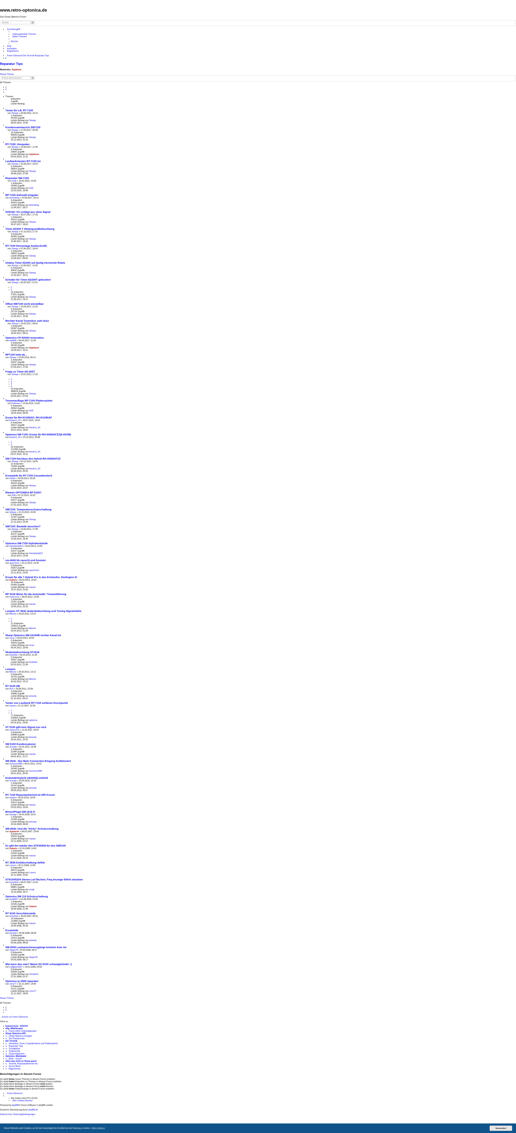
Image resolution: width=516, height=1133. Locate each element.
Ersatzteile (11, 930)
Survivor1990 (15, 764)
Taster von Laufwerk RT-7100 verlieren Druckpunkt (36, 703)
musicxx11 (14, 597)
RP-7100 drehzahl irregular (21, 195)
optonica (33, 720)
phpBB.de (33, 1110)
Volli (31, 188)
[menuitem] (23, 34)
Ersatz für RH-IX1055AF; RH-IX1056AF (28, 417)
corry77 (13, 984)
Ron (11, 689)
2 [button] (6, 89)
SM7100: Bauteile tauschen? (23, 526)
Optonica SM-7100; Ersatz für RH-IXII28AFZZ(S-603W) (38, 434)
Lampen (10, 669)
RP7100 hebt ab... (16, 354)
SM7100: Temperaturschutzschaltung (28, 509)
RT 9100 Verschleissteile (20, 913)
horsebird (13, 882)
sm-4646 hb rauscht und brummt (25, 560)
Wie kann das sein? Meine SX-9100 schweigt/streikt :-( (38, 964)
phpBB (15, 1105)
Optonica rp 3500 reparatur (21, 981)
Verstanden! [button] (500, 1128)
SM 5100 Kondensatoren (20, 744)
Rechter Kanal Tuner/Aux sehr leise (27, 320)
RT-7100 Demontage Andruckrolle (26, 245)
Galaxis (13, 580)
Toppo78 (13, 950)
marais (32, 587)
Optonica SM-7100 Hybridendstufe (26, 543)
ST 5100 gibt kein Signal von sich (25, 727)
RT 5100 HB (12, 686)
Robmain (16, 403)
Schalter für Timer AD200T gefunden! (28, 279)
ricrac (12, 638)
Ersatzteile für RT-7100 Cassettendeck (28, 475)
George (13, 814)
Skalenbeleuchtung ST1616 (22, 652)
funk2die (13, 655)
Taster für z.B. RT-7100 (19, 110)
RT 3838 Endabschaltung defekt (25, 862)
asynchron (14, 563)
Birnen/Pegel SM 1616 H (20, 811)
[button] (6, 92)
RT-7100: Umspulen (17, 144)
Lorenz (12, 865)
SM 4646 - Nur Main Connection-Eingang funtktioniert (38, 761)
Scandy (13, 747)
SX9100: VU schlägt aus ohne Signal (27, 212)
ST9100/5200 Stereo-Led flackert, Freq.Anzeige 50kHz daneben (44, 879)
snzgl (31, 889)
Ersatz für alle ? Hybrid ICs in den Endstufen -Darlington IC (41, 577)
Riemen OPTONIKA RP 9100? (23, 492)
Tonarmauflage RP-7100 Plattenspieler (29, 400)
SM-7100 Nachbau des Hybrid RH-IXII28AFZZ (33, 458)
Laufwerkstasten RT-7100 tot (23, 161)
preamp (32, 696)
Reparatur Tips (11, 64)
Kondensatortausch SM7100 (22, 127)
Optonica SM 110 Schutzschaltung (26, 896)
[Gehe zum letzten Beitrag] (37, 120)
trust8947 (13, 899)
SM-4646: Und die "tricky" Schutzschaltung (32, 828)
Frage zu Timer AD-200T (20, 371)
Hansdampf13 (16, 546)
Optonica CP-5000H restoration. (24, 337)
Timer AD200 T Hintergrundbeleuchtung (29, 228)
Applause (17, 69)
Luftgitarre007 (16, 967)
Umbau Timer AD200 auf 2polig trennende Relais (35, 262)
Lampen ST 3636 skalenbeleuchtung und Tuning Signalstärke (43, 611)
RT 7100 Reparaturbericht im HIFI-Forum (30, 794)
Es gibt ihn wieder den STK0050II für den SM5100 (35, 845)
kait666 (12, 340)
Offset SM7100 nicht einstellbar (24, 303)
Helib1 (12, 478)
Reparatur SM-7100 (17, 178)
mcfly (14, 181)
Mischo (12, 614)
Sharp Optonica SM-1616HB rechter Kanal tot (33, 635)
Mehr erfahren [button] (98, 1128)
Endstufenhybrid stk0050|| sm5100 (26, 778)
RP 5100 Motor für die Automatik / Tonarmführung (35, 594)
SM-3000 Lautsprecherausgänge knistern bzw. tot (35, 947)
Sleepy (15, 113)
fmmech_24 (15, 420)
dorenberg (14, 198)
